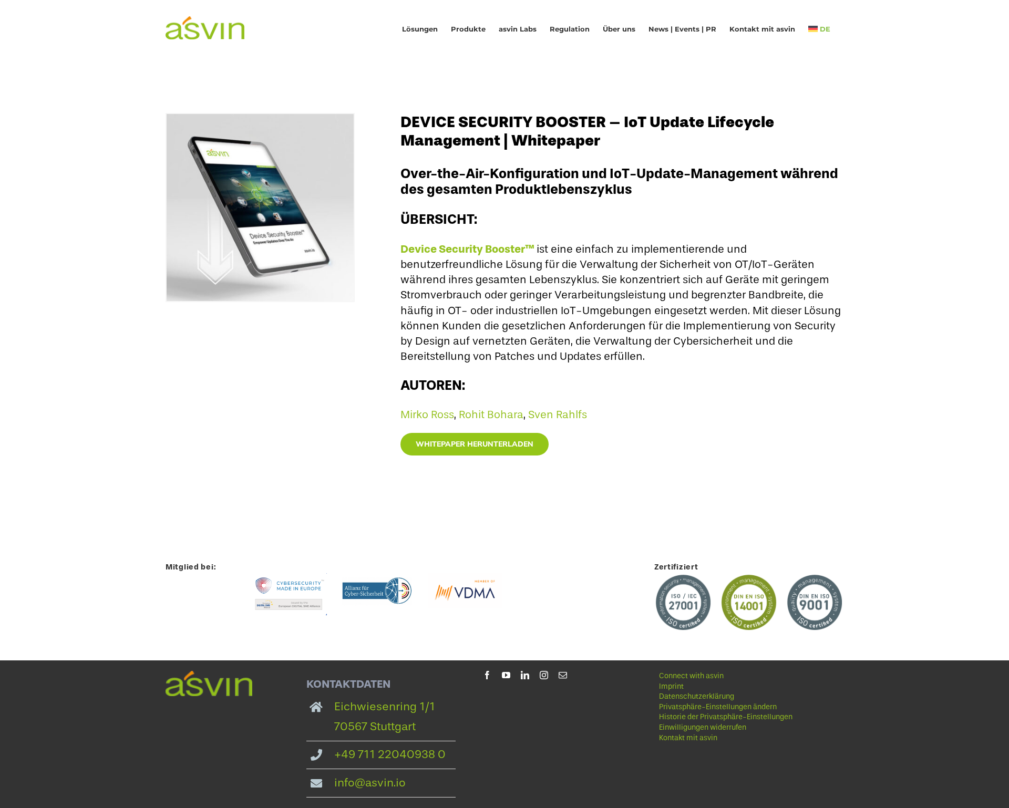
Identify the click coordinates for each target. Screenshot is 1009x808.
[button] (733, 707)
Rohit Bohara (491, 414)
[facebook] (487, 675)
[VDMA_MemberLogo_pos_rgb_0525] (465, 578)
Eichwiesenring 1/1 (384, 706)
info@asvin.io (370, 783)
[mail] (563, 675)
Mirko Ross (427, 414)
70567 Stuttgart (375, 726)
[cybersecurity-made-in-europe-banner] (290, 578)
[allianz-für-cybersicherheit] (378, 578)
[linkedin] (525, 675)
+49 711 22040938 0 (390, 754)
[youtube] (506, 675)
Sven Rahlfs (557, 414)
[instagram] (544, 675)
